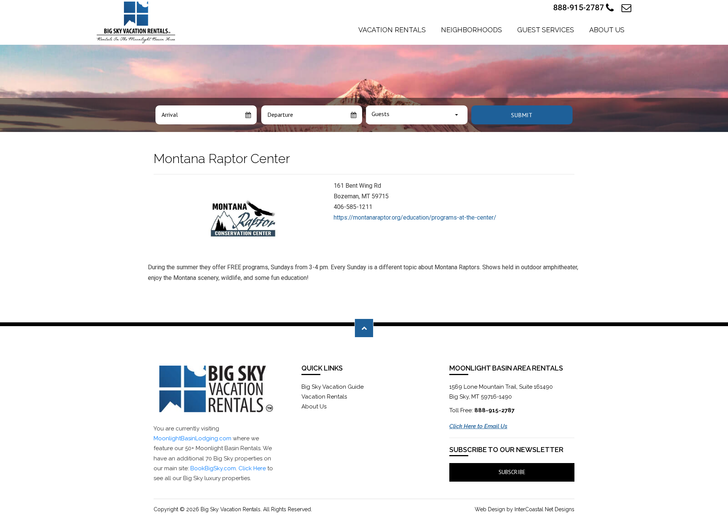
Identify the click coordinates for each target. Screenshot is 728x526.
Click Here (252, 468)
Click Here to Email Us (478, 426)
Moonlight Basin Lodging (136, 22)
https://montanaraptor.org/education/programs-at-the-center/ (415, 217)
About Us (606, 30)
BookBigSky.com (213, 468)
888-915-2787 (579, 7)
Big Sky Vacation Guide (332, 386)
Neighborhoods (471, 30)
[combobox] (417, 114)
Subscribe (512, 472)
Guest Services (545, 30)
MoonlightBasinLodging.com (192, 438)
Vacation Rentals (392, 30)
